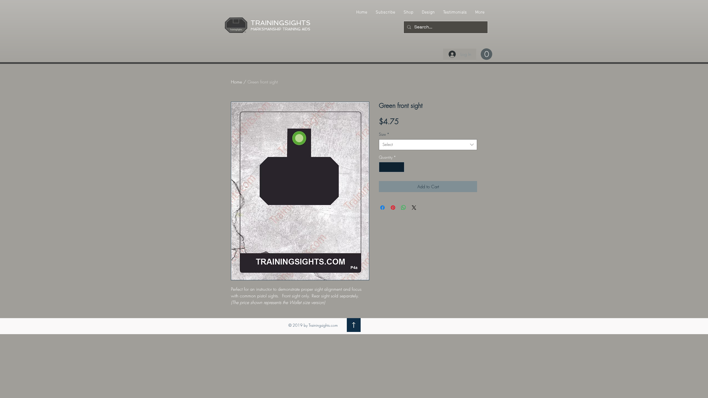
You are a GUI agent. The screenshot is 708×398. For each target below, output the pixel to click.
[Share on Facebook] (382, 207)
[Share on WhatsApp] (403, 207)
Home (236, 82)
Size (384, 134)
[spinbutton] (392, 167)
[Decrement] (383, 167)
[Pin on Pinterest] (393, 207)
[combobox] (428, 144)
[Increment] (400, 167)
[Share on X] (414, 207)
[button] (486, 54)
